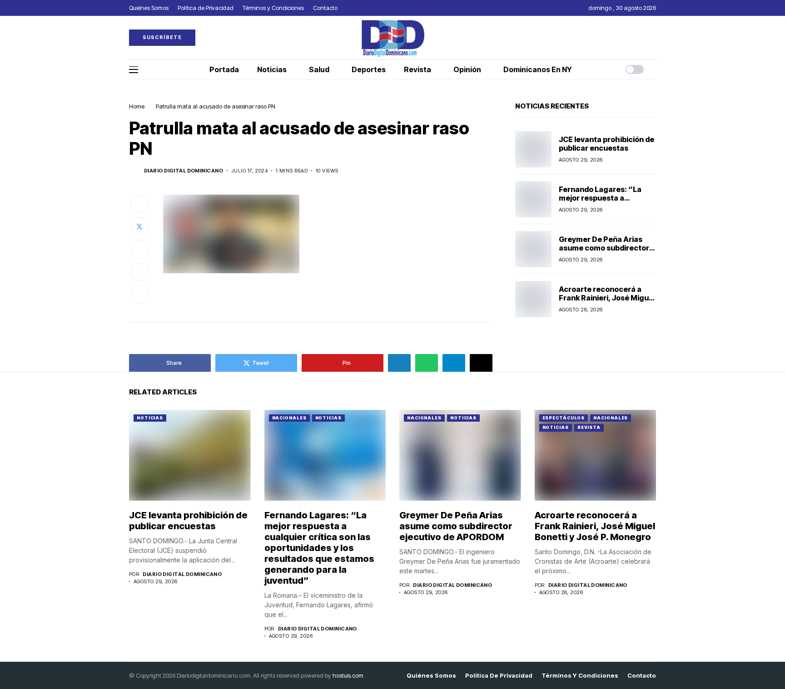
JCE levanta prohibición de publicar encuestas (606, 144)
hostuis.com (348, 675)
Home (136, 106)
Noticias (150, 417)
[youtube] (653, 37)
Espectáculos (563, 417)
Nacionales (289, 417)
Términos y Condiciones (580, 675)
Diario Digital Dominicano (183, 171)
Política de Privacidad (498, 675)
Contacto (641, 675)
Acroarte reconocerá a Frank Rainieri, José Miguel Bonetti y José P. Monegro (607, 298)
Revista (589, 427)
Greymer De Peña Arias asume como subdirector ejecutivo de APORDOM (604, 248)
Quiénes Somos (431, 675)
